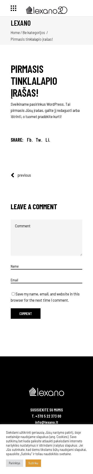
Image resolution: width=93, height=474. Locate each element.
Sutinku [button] (33, 463)
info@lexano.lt (46, 422)
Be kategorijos (34, 32)
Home (15, 32)
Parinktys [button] (14, 463)
